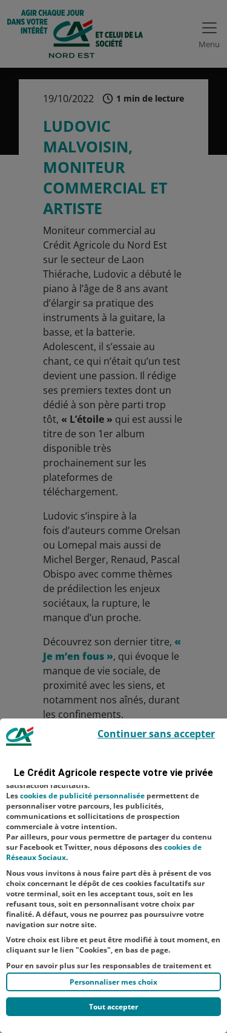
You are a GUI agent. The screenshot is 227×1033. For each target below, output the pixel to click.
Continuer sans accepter (156, 733)
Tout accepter (113, 1007)
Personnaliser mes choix (113, 982)
